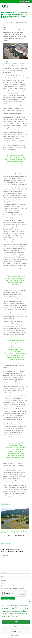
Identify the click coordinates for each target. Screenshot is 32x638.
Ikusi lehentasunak (16, 631)
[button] (29, 602)
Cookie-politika (14, 635)
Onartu (16, 621)
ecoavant (5, 61)
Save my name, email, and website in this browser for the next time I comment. (13, 587)
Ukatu (16, 626)
